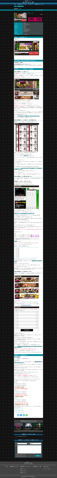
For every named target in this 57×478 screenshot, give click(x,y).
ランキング (30, 4)
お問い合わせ (46, 466)
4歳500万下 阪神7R (24, 64)
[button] (27, 431)
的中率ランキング (23, 470)
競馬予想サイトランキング (25, 466)
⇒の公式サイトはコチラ (19, 410)
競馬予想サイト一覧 (39, 4)
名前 (16, 443)
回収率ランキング (23, 472)
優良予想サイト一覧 (22, 4)
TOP (15, 4)
